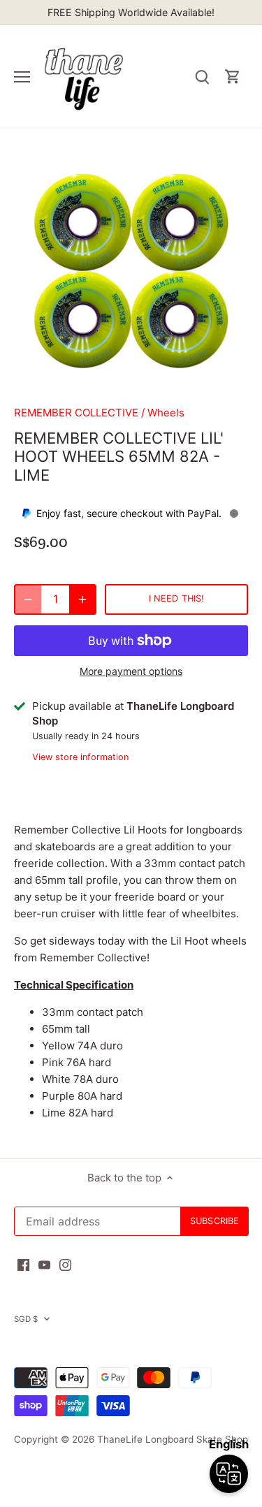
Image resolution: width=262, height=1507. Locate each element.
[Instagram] (65, 1263)
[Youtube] (44, 1263)
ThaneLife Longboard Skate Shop (172, 1439)
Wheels (165, 412)
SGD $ (26, 1319)
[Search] (202, 76)
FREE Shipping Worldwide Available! (131, 12)
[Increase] (82, 599)
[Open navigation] (22, 76)
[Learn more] (234, 513)
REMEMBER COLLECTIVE (76, 412)
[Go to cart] (232, 76)
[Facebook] (23, 1263)
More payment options (131, 671)
